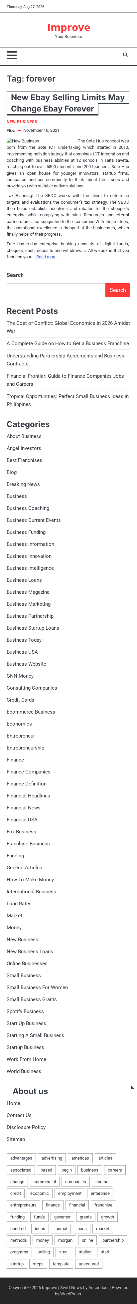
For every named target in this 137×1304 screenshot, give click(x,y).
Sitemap (16, 1139)
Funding (15, 856)
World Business (24, 1071)
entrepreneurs (23, 1204)
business (89, 1170)
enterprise (100, 1193)
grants (86, 1216)
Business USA (22, 652)
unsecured (89, 1263)
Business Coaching (28, 508)
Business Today (24, 640)
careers (115, 1170)
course (101, 1181)
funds (39, 1216)
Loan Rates (19, 904)
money (42, 1240)
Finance (15, 760)
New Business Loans (30, 952)
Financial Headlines (28, 796)
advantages (21, 1158)
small (64, 1251)
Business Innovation (29, 556)
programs (19, 1251)
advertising (52, 1158)
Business (17, 496)
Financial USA (22, 820)
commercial (45, 1181)
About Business (24, 436)
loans (81, 1228)
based (46, 1170)
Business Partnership (30, 616)
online (87, 1240)
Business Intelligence (30, 568)
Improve (68, 27)
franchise (103, 1204)
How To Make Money (30, 880)
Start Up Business (26, 1023)
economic (39, 1193)
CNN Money (20, 676)
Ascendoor (98, 1287)
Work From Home (26, 1059)
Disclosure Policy (26, 1127)
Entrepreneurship (25, 748)
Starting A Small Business (35, 1035)
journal (61, 1228)
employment (69, 1193)
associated (20, 1170)
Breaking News (23, 484)
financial (77, 1204)
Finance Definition (27, 784)
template (61, 1263)
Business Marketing (29, 604)
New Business (22, 122)
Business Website (26, 664)
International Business (31, 892)
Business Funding (26, 532)
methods (18, 1240)
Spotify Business (25, 1011)
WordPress (70, 1293)
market (102, 1228)
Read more (46, 256)
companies (75, 1181)
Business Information (30, 544)
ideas (40, 1228)
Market (14, 916)
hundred (18, 1228)
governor (62, 1216)
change (17, 1181)
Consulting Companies (32, 688)
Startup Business (25, 1047)
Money (14, 928)
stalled (85, 1251)
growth (107, 1216)
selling (44, 1251)
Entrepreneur (21, 736)
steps (38, 1263)
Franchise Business (28, 844)
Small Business (24, 975)
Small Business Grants (32, 999)
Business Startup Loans (33, 628)
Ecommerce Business (31, 712)
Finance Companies (29, 772)
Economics (19, 724)
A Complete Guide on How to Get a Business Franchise (68, 343)
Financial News (24, 808)
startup (17, 1263)
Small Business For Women (37, 987)
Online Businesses (27, 964)
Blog (12, 472)
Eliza (11, 130)
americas (80, 1158)
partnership (113, 1240)
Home (13, 1103)
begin (67, 1170)
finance (53, 1204)
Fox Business (21, 832)
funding (17, 1216)
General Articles (24, 868)
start (105, 1251)
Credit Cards (20, 700)
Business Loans (24, 580)
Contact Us (19, 1115)
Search (15, 275)
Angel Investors (24, 448)
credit (15, 1193)
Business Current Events (34, 520)
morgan (65, 1240)
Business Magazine (28, 592)
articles (105, 1158)
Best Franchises (24, 460)
